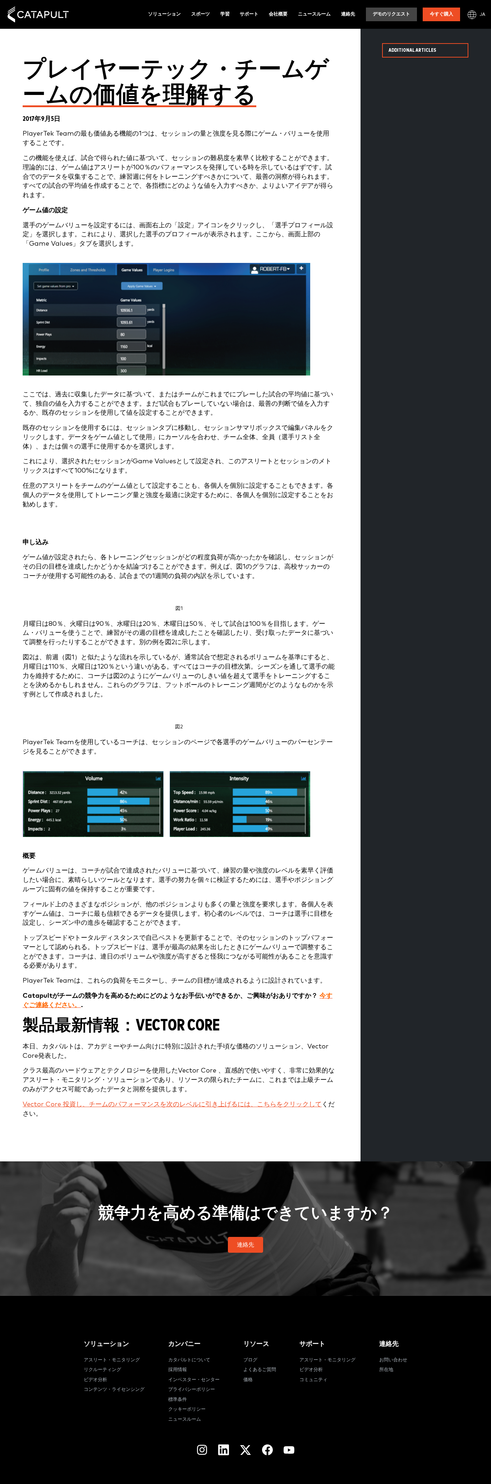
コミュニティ (313, 1380)
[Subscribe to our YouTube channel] (289, 1450)
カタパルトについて (189, 1360)
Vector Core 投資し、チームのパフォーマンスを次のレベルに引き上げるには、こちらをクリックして (172, 1104)
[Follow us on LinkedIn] (223, 1449)
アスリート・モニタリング (112, 1360)
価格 (248, 1380)
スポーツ (200, 14)
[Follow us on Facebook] (267, 1449)
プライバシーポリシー (191, 1389)
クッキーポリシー (187, 1409)
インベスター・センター (194, 1380)
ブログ (250, 1360)
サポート (249, 14)
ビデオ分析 (95, 1380)
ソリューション (164, 14)
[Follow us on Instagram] (202, 1449)
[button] (245, 1245)
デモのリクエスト (391, 14)
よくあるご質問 (259, 1369)
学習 (225, 14)
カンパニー (184, 1343)
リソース (256, 1343)
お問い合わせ (393, 1360)
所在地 (386, 1369)
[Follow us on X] (245, 1450)
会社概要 (278, 14)
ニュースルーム (314, 14)
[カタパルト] (38, 14)
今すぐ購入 (441, 14)
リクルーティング (102, 1369)
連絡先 (348, 14)
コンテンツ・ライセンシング (114, 1389)
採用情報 (177, 1369)
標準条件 (177, 1399)
